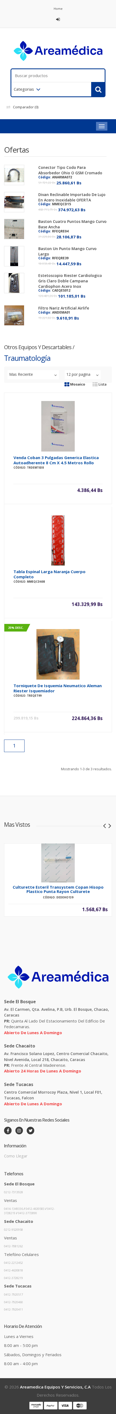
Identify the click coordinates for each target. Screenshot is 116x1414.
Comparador (25, 107)
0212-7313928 (13, 1192)
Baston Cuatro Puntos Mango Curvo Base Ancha (72, 224)
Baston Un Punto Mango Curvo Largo (67, 251)
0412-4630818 (13, 1270)
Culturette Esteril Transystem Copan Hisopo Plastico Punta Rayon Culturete (58, 889)
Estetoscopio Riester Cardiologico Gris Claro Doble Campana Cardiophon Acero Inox (70, 281)
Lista (102, 384)
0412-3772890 (27, 1213)
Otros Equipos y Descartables (37, 347)
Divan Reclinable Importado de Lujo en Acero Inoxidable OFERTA (71, 197)
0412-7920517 (13, 1294)
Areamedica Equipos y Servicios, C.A (55, 1387)
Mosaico (77, 384)
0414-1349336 (13, 1209)
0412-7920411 (13, 1309)
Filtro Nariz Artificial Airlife (63, 308)
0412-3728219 (13, 1278)
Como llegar (16, 1156)
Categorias (24, 89)
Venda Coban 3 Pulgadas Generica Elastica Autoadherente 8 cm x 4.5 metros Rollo (56, 460)
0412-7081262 (13, 1246)
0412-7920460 (13, 1302)
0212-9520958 (13, 1229)
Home (58, 9)
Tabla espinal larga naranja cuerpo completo (49, 574)
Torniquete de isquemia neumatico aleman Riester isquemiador (57, 688)
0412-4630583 (35, 1209)
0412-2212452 (13, 1263)
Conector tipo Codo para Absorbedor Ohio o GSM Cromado (70, 170)
